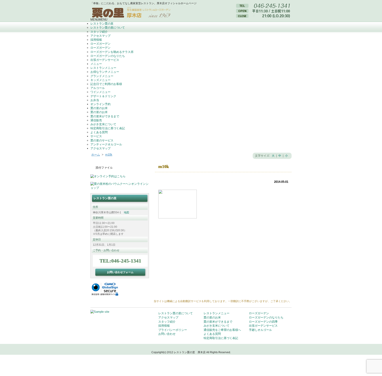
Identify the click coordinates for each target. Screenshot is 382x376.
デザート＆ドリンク (103, 96)
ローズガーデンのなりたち (107, 56)
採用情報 (96, 39)
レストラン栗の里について (107, 27)
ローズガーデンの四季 (263, 321)
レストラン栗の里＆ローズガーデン (132, 11)
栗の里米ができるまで (104, 116)
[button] (98, 19)
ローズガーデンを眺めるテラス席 (112, 52)
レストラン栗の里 (101, 23)
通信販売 (96, 120)
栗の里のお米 (99, 108)
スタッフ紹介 (99, 31)
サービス (96, 136)
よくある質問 (99, 132)
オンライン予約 (100, 104)
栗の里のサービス (101, 140)
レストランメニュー (103, 67)
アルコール (97, 88)
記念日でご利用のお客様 (106, 84)
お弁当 (94, 100)
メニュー (96, 64)
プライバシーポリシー (172, 330)
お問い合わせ (167, 334)
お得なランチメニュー (104, 71)
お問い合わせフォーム (120, 272)
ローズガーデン (100, 43)
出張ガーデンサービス (104, 60)
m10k (108, 154)
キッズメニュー (100, 80)
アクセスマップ (100, 35)
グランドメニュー (101, 76)
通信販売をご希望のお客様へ (222, 330)
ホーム (95, 154)
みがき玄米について (103, 124)
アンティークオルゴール (106, 144)
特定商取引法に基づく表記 (107, 128)
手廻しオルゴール (260, 330)
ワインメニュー (100, 92)
